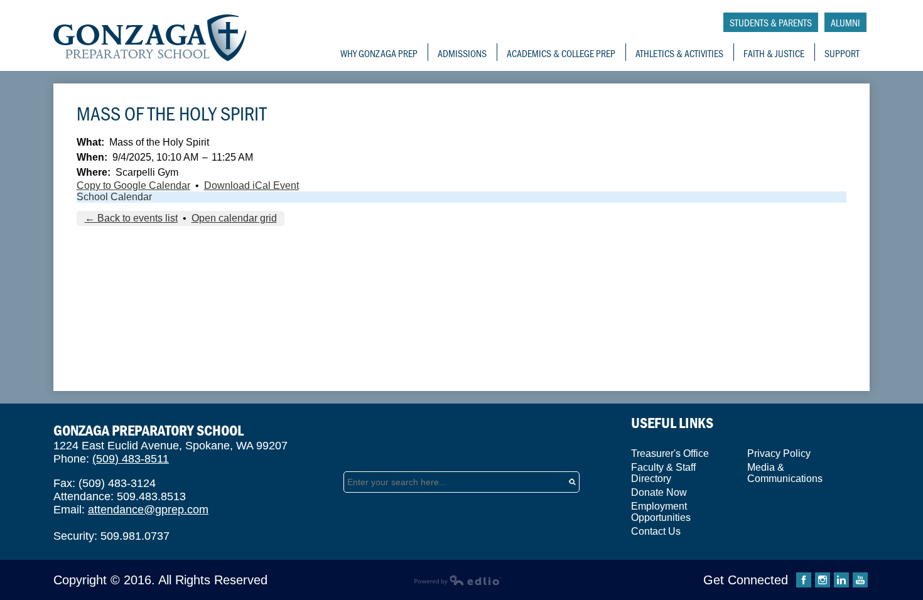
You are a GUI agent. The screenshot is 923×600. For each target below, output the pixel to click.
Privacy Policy (779, 453)
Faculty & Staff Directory (663, 473)
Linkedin (841, 579)
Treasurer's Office (670, 453)
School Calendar (114, 196)
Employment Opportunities (661, 512)
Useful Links (672, 423)
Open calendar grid (234, 218)
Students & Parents (771, 22)
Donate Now (659, 492)
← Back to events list (131, 218)
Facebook (803, 579)
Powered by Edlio (457, 580)
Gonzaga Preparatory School (150, 38)
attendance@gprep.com (148, 509)
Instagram (822, 579)
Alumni (845, 22)
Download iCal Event (251, 185)
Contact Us (656, 531)
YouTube (860, 579)
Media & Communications (785, 473)
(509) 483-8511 (130, 459)
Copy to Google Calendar (133, 185)
